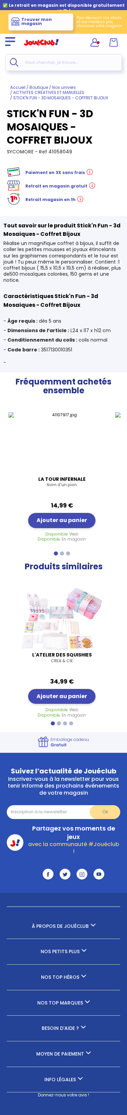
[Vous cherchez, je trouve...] (14, 62)
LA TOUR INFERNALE (62, 482)
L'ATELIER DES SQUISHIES (62, 657)
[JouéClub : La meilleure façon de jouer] (41, 48)
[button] (56, 553)
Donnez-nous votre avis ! (63, 1095)
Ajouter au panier (62, 520)
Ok (105, 812)
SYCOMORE (21, 151)
